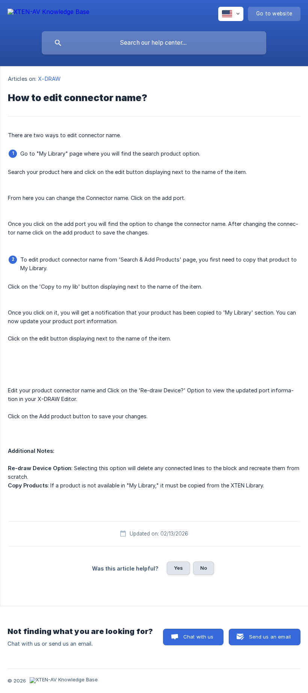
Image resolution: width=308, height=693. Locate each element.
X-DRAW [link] (49, 79)
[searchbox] (154, 42)
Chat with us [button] (198, 637)
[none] (48, 13)
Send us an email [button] (270, 637)
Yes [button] (178, 568)
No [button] (203, 568)
